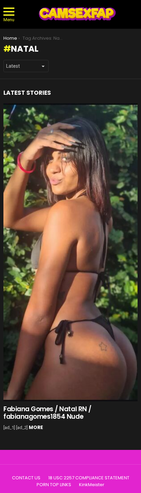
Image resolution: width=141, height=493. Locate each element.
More (36, 427)
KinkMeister (91, 485)
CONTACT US (26, 478)
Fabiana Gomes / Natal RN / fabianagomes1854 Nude (47, 412)
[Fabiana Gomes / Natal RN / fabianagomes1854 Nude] (70, 252)
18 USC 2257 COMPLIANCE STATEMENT (88, 478)
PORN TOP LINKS (54, 485)
